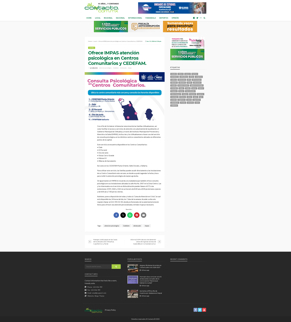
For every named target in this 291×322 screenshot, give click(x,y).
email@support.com (99, 293)
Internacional (135, 18)
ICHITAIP (174, 88)
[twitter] (197, 18)
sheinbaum (174, 102)
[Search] (204, 18)
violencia (174, 105)
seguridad (196, 100)
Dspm (189, 82)
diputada (174, 82)
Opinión (175, 18)
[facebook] (194, 18)
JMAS (187, 88)
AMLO (181, 74)
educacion (197, 82)
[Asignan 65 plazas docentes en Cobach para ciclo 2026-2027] (133, 268)
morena (192, 94)
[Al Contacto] (102, 7)
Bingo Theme (99, 296)
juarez (194, 88)
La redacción (94, 68)
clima (191, 77)
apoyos (187, 74)
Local (97, 18)
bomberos (174, 77)
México (182, 97)
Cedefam (116, 68)
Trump (183, 102)
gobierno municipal (196, 85)
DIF (189, 80)
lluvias (181, 91)
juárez (201, 88)
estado (173, 85)
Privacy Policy (110, 310)
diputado (182, 82)
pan (201, 97)
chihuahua (184, 77)
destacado (123, 68)
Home (89, 18)
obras (189, 97)
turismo (190, 102)
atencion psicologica (105, 68)
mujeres (200, 94)
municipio (174, 97)
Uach (197, 102)
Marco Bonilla (190, 91)
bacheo (195, 74)
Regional (108, 18)
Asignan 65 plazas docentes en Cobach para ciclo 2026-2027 (150, 266)
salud (189, 100)
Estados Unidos (183, 85)
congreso (199, 77)
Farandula (151, 18)
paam (195, 97)
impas (130, 68)
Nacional (120, 18)
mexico (185, 94)
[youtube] (204, 310)
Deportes (163, 18)
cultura (173, 80)
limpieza (174, 91)
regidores (181, 100)
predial (173, 100)
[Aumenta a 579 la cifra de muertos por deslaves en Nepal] (133, 294)
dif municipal (196, 80)
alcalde (173, 74)
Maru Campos (175, 94)
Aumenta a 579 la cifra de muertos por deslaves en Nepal (151, 292)
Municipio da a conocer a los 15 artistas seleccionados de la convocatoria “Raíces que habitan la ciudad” (150, 280)
